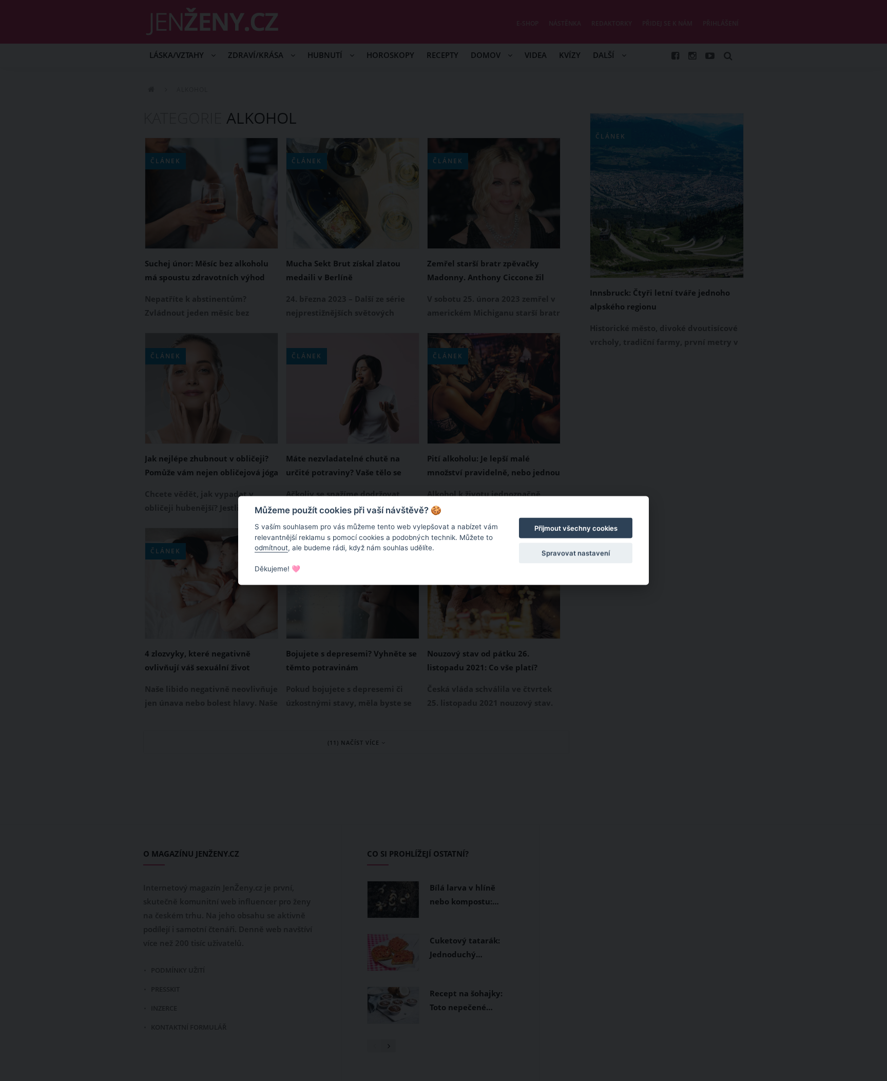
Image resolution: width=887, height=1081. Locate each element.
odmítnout (271, 548)
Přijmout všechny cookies (576, 528)
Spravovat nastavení (576, 553)
